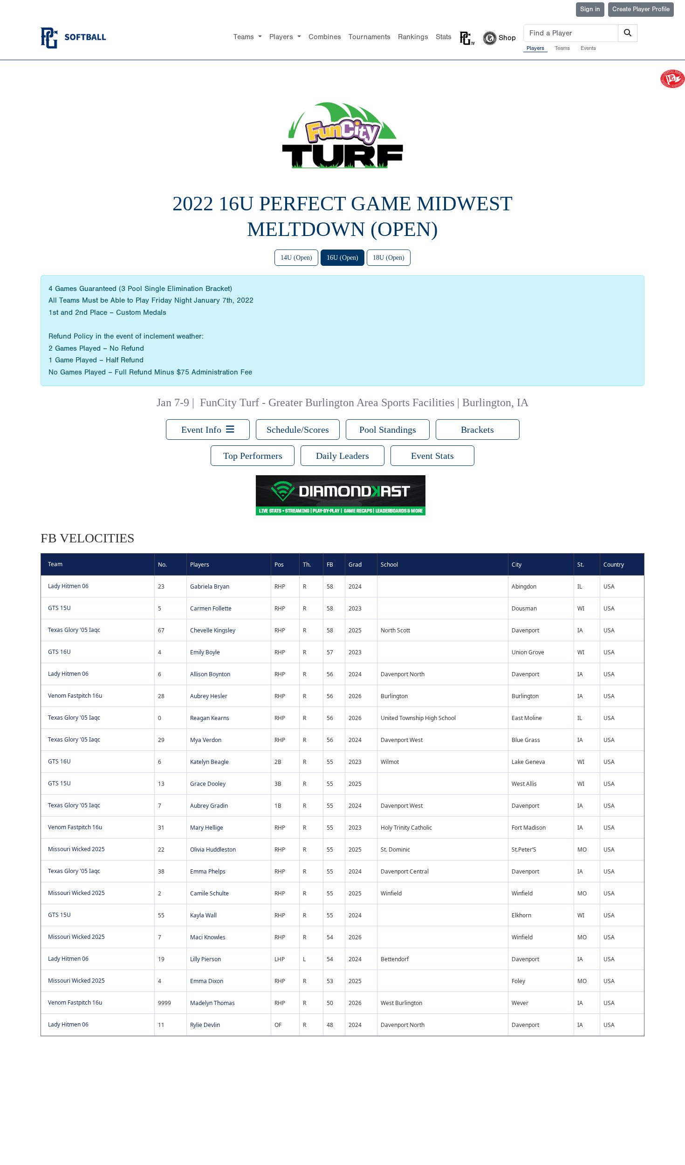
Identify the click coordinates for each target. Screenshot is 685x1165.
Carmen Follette (211, 608)
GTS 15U (59, 608)
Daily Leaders (342, 456)
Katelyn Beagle (209, 762)
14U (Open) (296, 257)
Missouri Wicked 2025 (76, 849)
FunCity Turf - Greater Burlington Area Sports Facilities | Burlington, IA (364, 402)
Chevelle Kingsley (212, 630)
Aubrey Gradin (209, 806)
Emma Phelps (208, 871)
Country (613, 565)
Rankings (413, 37)
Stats (444, 37)
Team (55, 564)
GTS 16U (59, 652)
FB (330, 565)
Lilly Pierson (205, 959)
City (516, 565)
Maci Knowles (208, 937)
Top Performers (252, 456)
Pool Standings (387, 429)
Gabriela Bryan (209, 586)
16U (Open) (342, 257)
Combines (324, 37)
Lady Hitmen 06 (68, 586)
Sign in (590, 9)
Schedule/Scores (298, 429)
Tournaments (369, 37)
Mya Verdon (205, 740)
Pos (279, 565)
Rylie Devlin (205, 1025)
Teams (562, 48)
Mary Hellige (206, 828)
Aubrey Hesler (208, 696)
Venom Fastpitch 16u (75, 696)
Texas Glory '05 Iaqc (74, 630)
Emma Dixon (206, 981)
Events (588, 48)
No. (162, 565)
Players (535, 48)
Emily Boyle (205, 652)
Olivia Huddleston (213, 849)
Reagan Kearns (209, 718)
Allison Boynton (210, 674)
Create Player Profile (641, 9)
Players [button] (282, 37)
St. (580, 565)
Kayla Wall (203, 915)
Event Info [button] (203, 429)
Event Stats (432, 456)
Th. (307, 565)
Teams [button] (244, 37)
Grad (355, 565)
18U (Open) (388, 257)
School (389, 565)
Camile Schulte (209, 893)
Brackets (477, 429)
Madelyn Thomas (212, 1003)
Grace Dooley (208, 784)
